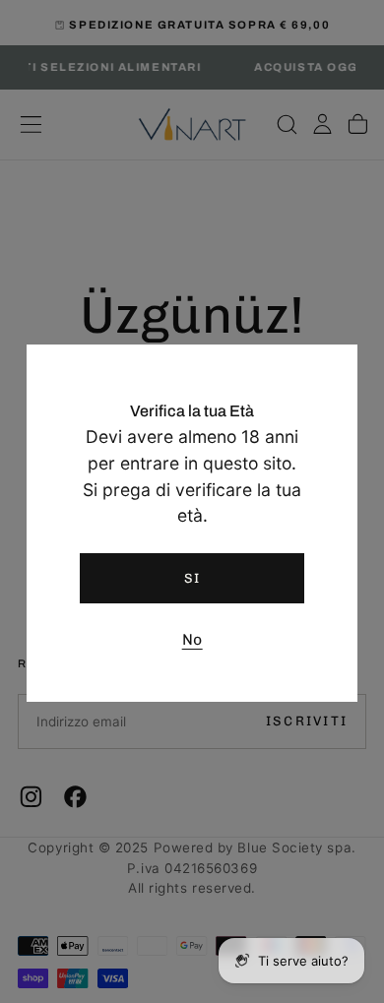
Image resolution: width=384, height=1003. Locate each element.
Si (192, 578)
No (192, 639)
